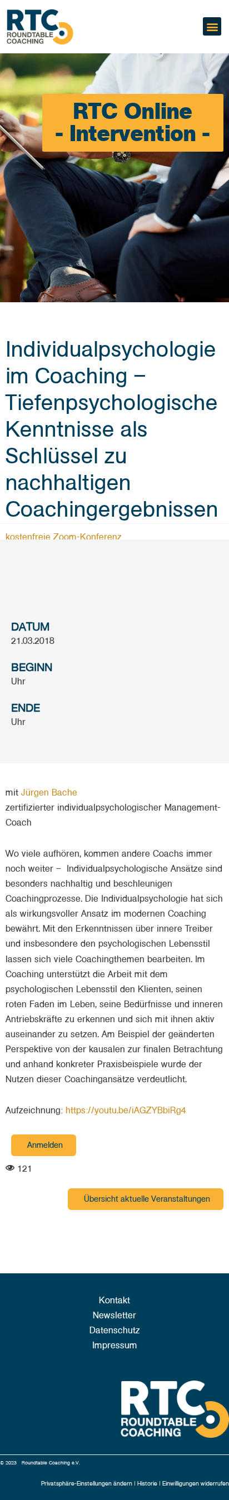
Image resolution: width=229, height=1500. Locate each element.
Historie (148, 1483)
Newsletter (114, 1315)
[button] (212, 26)
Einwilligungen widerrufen (195, 1483)
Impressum (114, 1345)
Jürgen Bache (49, 792)
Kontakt (114, 1300)
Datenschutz (114, 1330)
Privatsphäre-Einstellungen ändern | (89, 1483)
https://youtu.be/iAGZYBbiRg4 (126, 1110)
